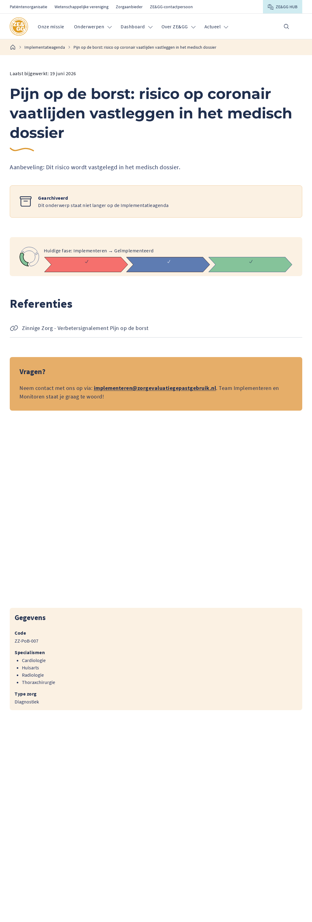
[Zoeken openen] (286, 26)
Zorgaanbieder (129, 6)
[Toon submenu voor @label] (109, 26)
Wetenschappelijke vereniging (81, 6)
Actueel (212, 26)
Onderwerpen (89, 26)
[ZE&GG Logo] (19, 26)
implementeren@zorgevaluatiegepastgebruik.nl (155, 387)
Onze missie (51, 26)
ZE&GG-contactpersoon (171, 6)
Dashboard (133, 26)
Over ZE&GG (174, 26)
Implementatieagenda (44, 47)
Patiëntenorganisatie (28, 6)
